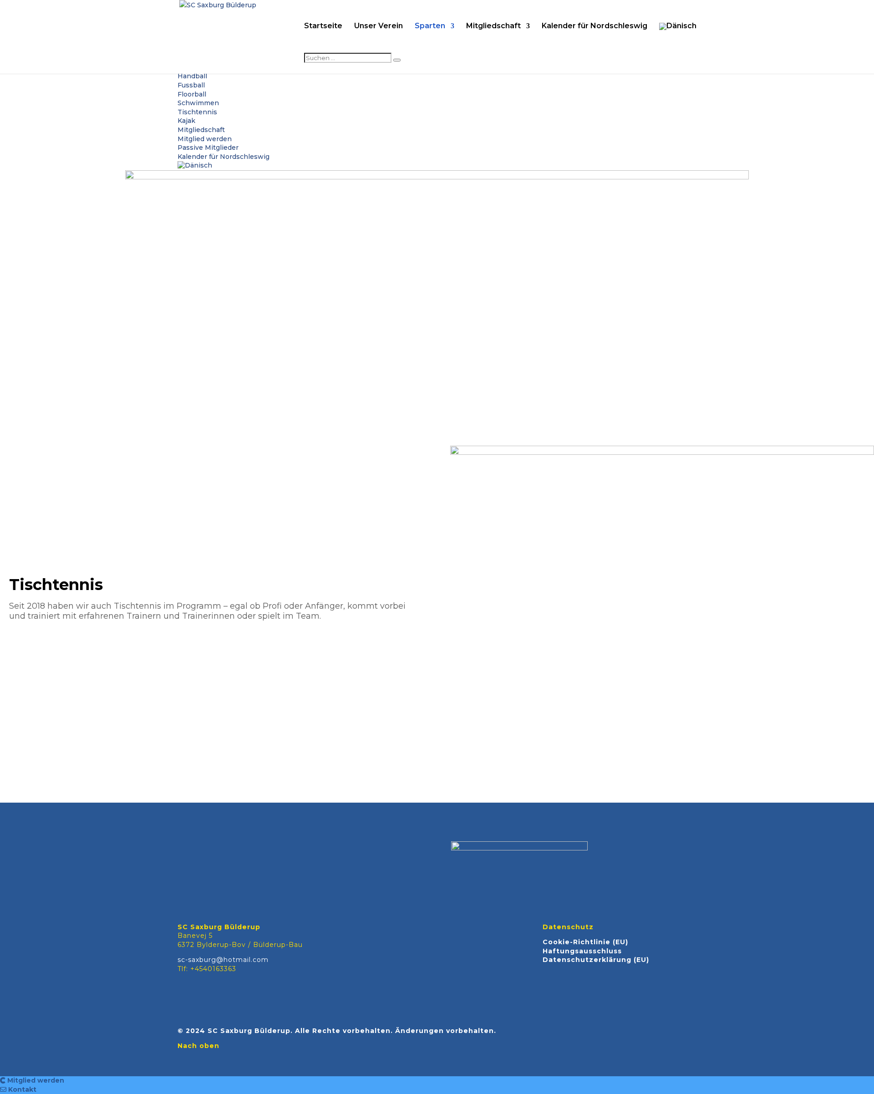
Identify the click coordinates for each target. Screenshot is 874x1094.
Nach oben (198, 1046)
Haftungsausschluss (582, 951)
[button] (32, 1080)
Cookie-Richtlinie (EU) (585, 942)
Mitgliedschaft (493, 26)
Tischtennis (197, 112)
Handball (192, 76)
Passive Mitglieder (208, 147)
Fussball (191, 85)
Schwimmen (198, 103)
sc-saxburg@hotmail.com (223, 960)
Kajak (186, 121)
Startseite (323, 26)
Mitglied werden (205, 139)
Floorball (192, 94)
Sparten (430, 26)
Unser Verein (378, 26)
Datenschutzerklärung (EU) (596, 960)
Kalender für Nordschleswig (594, 26)
